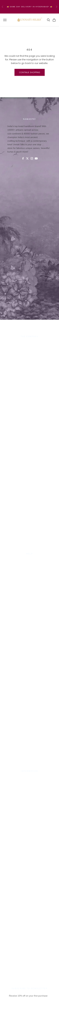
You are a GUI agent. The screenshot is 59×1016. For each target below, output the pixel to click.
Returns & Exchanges (29, 572)
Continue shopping (29, 72)
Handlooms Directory (29, 358)
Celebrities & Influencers (29, 781)
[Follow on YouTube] (36, 158)
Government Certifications (29, 785)
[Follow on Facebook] (23, 158)
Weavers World (29, 362)
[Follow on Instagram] (31, 158)
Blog (29, 579)
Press (29, 778)
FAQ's (30, 575)
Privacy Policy (29, 564)
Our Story (29, 343)
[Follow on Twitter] (27, 158)
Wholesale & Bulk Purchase (29, 350)
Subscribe (29, 1011)
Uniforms (29, 354)
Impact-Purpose (29, 347)
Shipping (29, 568)
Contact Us (29, 560)
